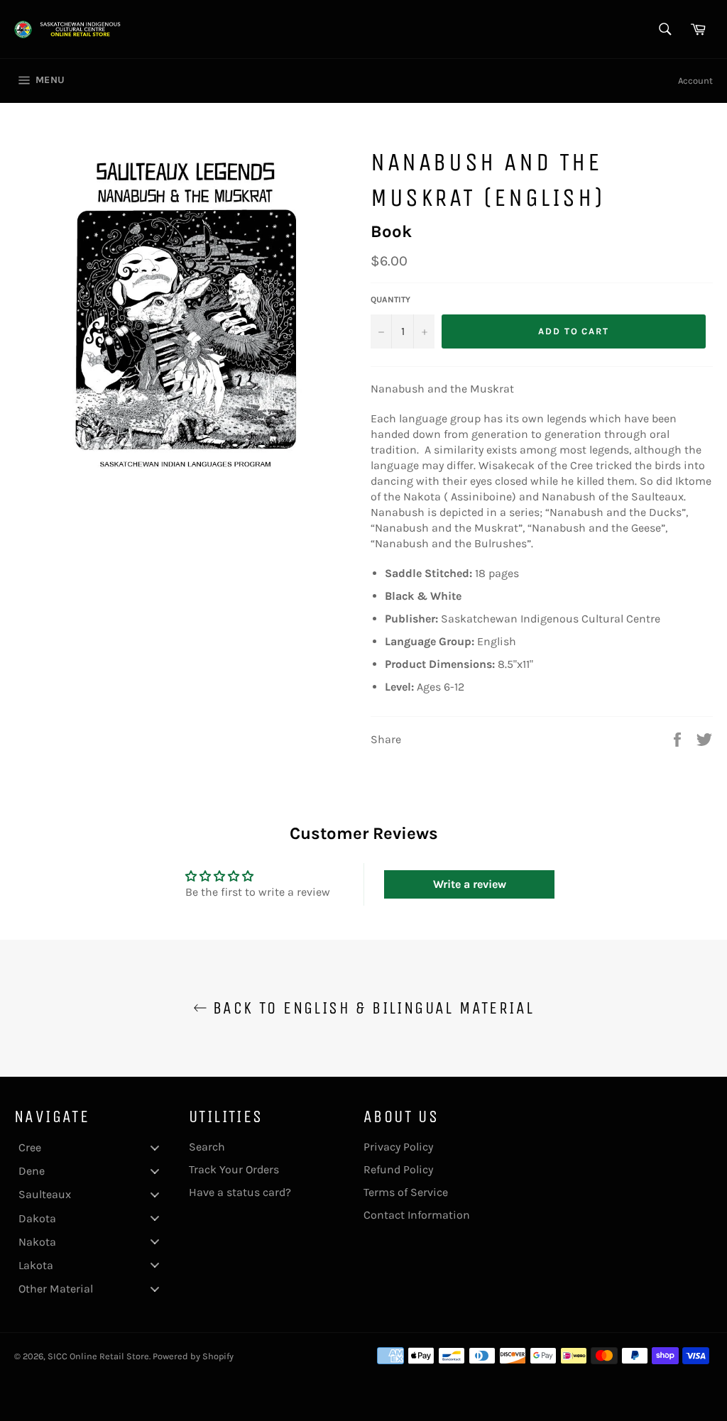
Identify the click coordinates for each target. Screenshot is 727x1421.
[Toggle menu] (155, 1147)
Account (695, 80)
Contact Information (417, 1215)
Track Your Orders (234, 1169)
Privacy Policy (398, 1146)
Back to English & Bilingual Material (371, 1008)
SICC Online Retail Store (98, 1356)
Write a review (469, 884)
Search (207, 1146)
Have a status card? (240, 1192)
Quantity (390, 299)
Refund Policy (398, 1169)
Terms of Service (406, 1192)
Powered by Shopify (193, 1356)
